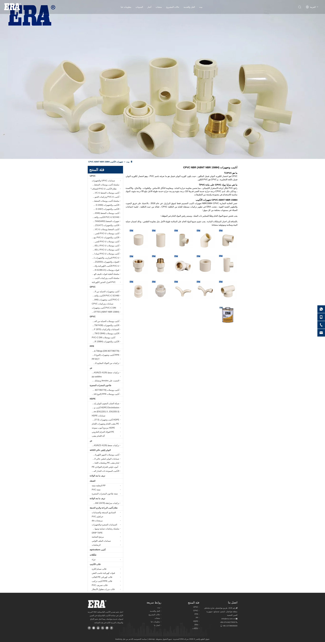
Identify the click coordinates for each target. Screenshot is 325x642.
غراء (93, 559)
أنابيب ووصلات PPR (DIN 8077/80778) (105, 390)
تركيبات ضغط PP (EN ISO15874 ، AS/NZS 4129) (105, 372)
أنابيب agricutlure (97, 550)
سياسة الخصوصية (140, 639)
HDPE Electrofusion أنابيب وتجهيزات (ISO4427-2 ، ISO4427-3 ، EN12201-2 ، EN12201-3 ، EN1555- (105, 407)
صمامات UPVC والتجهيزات (103, 181)
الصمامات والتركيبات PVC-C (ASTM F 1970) (105, 329)
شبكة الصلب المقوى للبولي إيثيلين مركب (105, 403)
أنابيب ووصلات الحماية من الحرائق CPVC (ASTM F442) (105, 321)
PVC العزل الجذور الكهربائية (104, 282)
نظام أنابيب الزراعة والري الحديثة (104, 508)
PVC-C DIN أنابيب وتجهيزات (104, 308)
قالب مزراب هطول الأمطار (103, 589)
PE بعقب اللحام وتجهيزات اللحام (105, 424)
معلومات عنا (126, 7)
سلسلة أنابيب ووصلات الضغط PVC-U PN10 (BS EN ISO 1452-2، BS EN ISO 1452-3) (105, 185)
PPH (196, 625)
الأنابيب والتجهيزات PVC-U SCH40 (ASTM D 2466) (105, 205)
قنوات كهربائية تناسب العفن (103, 573)
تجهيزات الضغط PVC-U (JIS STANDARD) (105, 221)
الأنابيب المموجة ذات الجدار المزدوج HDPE (105, 471)
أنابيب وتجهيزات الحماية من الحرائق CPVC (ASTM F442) (105, 291)
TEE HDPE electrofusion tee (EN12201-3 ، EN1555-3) (105, 412)
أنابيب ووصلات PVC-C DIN (103, 337)
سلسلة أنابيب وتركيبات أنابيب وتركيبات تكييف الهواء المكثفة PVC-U (105, 278)
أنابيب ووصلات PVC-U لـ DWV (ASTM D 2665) (105, 246)
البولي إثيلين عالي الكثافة (100, 450)
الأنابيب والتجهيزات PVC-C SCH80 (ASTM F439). (105, 325)
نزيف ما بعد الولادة (97, 476)
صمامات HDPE (98, 416)
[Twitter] (102, 627)
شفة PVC (96, 490)
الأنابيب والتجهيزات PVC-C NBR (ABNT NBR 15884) (105, 341)
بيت (200, 7)
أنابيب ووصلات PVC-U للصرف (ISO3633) (105, 241)
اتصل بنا (157, 625)
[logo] (97, 604)
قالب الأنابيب (95, 564)
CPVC (93, 287)
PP (197, 618)
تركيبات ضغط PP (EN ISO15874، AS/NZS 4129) (105, 445)
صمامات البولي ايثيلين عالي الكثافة (105, 459)
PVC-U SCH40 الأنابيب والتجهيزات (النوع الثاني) (105, 217)
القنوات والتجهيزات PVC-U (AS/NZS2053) (105, 262)
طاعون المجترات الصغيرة (100, 385)
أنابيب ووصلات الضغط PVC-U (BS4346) (105, 213)
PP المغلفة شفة (98, 486)
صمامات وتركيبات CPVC (102, 304)
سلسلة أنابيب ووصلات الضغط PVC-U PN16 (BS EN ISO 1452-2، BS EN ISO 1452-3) (105, 201)
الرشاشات (96, 545)
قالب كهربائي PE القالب (102, 577)
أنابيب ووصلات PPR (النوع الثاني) (105, 394)
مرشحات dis (97, 521)
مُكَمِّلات (93, 555)
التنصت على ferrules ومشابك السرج (105, 381)
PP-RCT (96, 359)
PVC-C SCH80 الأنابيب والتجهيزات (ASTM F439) (105, 296)
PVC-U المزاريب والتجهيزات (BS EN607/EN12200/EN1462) (105, 258)
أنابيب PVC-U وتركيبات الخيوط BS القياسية (105, 197)
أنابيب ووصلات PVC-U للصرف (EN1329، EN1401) (105, 233)
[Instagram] (93, 627)
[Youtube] (98, 627)
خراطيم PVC (97, 516)
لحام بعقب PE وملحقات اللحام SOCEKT (105, 463)
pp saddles (97, 377)
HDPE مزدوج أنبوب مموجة (103, 428)
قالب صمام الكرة (99, 569)
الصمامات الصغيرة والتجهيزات (104, 525)
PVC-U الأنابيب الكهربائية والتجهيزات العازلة (105, 266)
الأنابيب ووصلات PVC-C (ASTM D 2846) (105, 333)
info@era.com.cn (228, 619)
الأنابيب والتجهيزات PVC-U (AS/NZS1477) (105, 225)
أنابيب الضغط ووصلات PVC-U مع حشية (105, 229)
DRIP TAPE (97, 533)
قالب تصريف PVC (100, 585)
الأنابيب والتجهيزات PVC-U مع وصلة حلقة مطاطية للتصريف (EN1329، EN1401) (105, 237)
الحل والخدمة (189, 7)
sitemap (151, 639)
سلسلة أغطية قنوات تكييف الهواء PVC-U (105, 274)
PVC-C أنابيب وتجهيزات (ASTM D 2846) (105, 300)
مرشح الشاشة (98, 537)
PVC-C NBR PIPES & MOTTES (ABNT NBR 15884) (105, 312)
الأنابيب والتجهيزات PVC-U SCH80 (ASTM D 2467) (105, 209)
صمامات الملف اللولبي (101, 541)
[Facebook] (111, 627)
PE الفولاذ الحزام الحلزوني (103, 432)
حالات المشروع (172, 7)
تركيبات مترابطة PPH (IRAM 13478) (105, 503)
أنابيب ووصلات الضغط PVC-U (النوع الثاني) (105, 193)
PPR (92, 346)
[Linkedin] (107, 627)
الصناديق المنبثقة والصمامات (104, 512)
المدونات (139, 7)
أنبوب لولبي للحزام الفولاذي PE (105, 467)
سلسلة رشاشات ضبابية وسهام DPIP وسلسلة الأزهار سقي (105, 529)
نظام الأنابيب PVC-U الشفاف (104, 189)
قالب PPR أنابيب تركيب (102, 581)
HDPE (93, 399)
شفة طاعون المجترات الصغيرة (105, 494)
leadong (118, 639)
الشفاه (92, 481)
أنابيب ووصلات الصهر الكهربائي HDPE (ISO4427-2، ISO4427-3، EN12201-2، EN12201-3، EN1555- (105, 455)
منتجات (159, 7)
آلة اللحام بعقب (98, 436)
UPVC (93, 176)
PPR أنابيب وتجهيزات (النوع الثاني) (105, 355)
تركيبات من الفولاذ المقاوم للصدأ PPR (105, 363)
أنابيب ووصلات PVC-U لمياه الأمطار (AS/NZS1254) (105, 254)
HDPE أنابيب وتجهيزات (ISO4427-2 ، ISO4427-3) (105, 420)
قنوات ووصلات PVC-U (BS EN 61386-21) (105, 270)
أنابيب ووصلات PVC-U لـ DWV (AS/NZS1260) (105, 250)
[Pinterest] (89, 627)
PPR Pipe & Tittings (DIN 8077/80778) (105, 351)
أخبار (149, 7)
